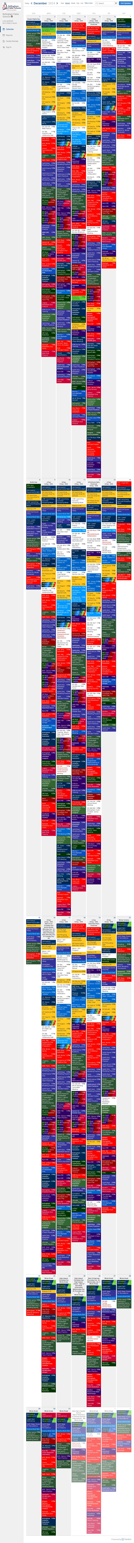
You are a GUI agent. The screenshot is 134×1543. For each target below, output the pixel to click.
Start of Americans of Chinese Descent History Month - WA (78, 1416)
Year (62, 3)
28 (130, 1276)
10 (69, 480)
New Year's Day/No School (78, 1412)
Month (67, 3)
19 (99, 918)
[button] (44, 3)
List (82, 3)
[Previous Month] (31, 3)
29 (39, 1409)
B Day (79, 19)
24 (69, 1276)
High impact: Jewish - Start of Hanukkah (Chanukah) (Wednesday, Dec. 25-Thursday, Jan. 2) (79, 1287)
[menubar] (72, 3)
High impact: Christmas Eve (63, 1279)
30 (54, 1409)
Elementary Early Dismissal (93, 23)
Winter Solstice (124, 920)
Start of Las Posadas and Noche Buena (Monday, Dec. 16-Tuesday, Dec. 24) (49, 927)
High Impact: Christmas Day (78, 1279)
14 (130, 480)
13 (114, 480)
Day (78, 3)
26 (99, 1276)
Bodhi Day (33, 482)
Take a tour (89, 3)
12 (99, 480)
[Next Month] (57, 3)
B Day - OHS (49, 21)
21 (130, 918)
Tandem (127, 1539)
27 (114, 1276)
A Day (64, 19)
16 (54, 918)
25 (84, 1276)
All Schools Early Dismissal (93, 483)
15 (39, 918)
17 (69, 918)
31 (69, 1409)
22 (39, 1276)
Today (27, 3)
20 (114, 918)
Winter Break (48, 1278)
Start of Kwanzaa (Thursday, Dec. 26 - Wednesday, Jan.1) (93, 1280)
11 (84, 480)
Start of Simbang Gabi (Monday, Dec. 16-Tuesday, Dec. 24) (48, 935)
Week (73, 3)
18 (84, 918)
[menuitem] (62, 3)
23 (54, 1276)
